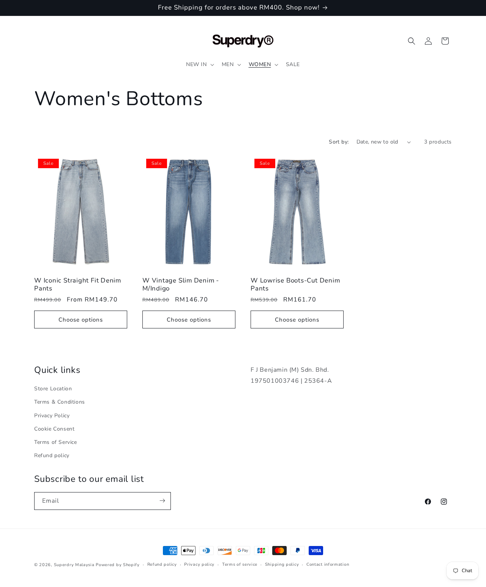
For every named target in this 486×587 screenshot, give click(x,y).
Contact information (327, 564)
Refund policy (51, 455)
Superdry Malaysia (74, 565)
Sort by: (339, 141)
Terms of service (239, 564)
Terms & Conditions (59, 402)
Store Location (53, 388)
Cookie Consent (54, 428)
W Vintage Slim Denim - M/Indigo (180, 285)
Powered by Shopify (118, 565)
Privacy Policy (51, 415)
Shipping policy (282, 564)
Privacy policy (199, 564)
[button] (199, 65)
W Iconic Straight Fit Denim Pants (77, 285)
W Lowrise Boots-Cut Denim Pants (295, 285)
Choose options (80, 319)
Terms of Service (55, 441)
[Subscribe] (162, 501)
